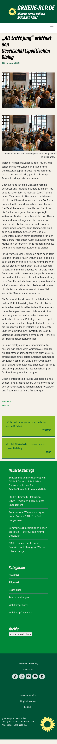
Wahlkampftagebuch (20, 612)
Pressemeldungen (19, 597)
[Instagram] (22, 676)
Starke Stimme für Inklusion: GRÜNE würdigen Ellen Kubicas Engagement (26, 500)
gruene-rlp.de (36, 7)
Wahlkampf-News (18, 605)
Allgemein (6, 401)
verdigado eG (20, 724)
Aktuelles (14, 574)
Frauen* (6, 405)
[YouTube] (35, 676)
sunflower (24, 721)
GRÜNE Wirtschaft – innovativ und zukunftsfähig (28, 448)
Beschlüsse (15, 589)
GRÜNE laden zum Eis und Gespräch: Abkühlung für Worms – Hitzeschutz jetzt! (28, 547)
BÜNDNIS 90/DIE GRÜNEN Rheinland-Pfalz (31, 15)
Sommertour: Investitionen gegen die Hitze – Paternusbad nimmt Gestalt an (28, 531)
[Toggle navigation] (52, 27)
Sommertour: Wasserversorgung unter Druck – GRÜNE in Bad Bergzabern (27, 516)
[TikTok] (15, 676)
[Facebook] (28, 676)
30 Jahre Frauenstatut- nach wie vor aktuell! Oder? (28, 426)
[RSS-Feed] (42, 676)
